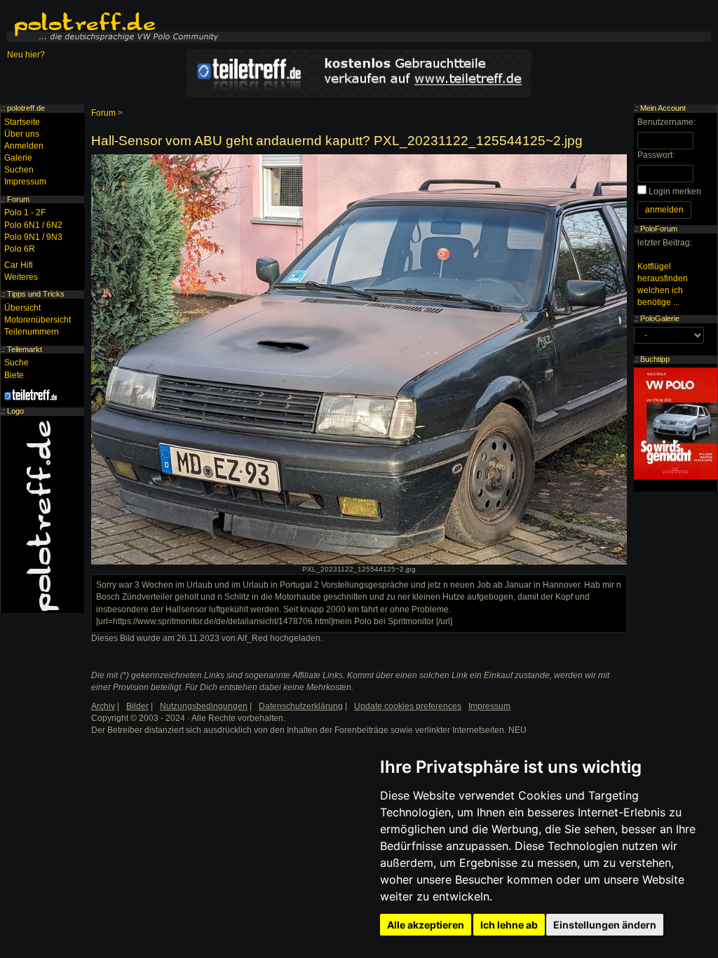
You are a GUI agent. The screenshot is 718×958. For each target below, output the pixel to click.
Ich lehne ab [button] (509, 925)
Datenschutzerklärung (301, 706)
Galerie (18, 158)
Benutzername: (666, 122)
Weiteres (21, 277)
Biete (14, 375)
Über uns (21, 134)
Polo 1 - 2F (25, 212)
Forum (103, 113)
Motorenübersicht (37, 320)
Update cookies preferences (407, 706)
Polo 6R (19, 249)
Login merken (675, 191)
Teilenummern (31, 332)
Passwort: (656, 155)
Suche (16, 362)
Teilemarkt (24, 349)
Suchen (19, 170)
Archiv (103, 706)
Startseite (22, 122)
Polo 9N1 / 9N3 (33, 237)
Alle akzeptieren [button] (425, 925)
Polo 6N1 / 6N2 (33, 225)
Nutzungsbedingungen (204, 706)
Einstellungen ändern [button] (604, 925)
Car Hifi (18, 265)
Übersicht (22, 308)
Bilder (137, 706)
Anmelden (23, 146)
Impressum (25, 182)
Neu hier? (26, 55)
